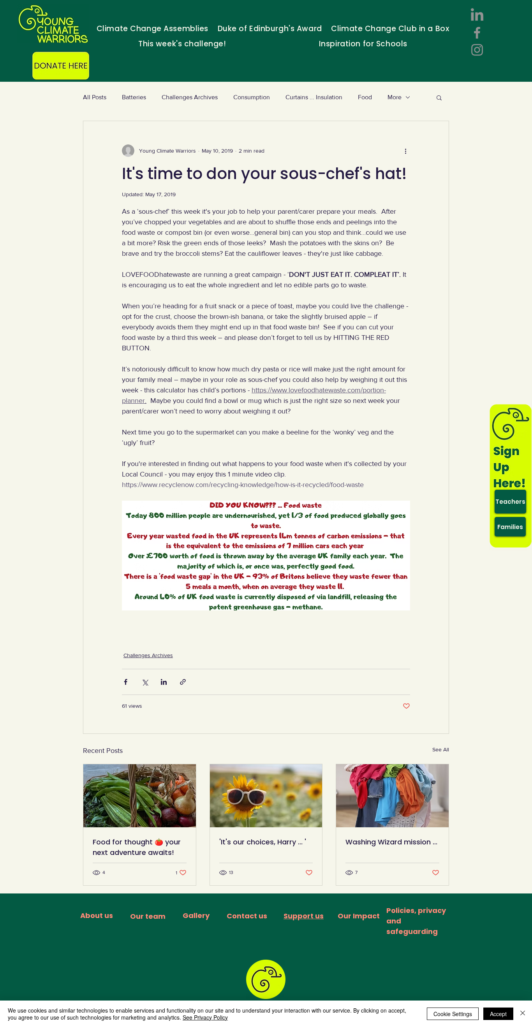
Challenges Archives (190, 97)
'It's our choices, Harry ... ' (262, 842)
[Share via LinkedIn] (163, 682)
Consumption (251, 97)
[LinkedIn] (477, 15)
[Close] (522, 1014)
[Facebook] (477, 32)
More (395, 97)
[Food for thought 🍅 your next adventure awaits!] (139, 795)
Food (365, 97)
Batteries (134, 97)
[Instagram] (477, 50)
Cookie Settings (452, 1014)
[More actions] (405, 150)
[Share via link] (183, 682)
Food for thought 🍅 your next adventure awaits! (137, 847)
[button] (439, 97)
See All (440, 749)
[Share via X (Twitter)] (144, 682)
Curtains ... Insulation (313, 97)
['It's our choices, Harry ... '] (266, 795)
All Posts (94, 97)
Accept (498, 1014)
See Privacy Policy (205, 1017)
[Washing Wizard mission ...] (392, 795)
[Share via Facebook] (125, 682)
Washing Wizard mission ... (391, 842)
